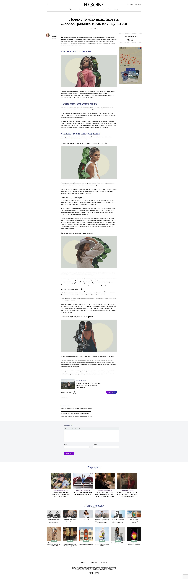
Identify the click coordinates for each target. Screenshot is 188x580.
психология (64, 397)
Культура (116, 9)
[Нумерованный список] (79, 428)
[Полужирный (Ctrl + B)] (65, 428)
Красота (88, 9)
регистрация (138, 4)
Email (95, 444)
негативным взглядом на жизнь (69, 139)
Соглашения (94, 562)
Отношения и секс (99, 9)
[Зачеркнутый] (72, 428)
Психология (97, 15)
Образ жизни (72, 9)
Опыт (109, 9)
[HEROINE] (94, 5)
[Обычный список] (75, 428)
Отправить (69, 453)
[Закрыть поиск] (185, 3)
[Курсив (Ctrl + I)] (69, 428)
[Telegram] (132, 39)
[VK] (128, 39)
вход (131, 4)
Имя (65, 444)
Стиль (81, 9)
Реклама (83, 562)
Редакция (104, 562)
